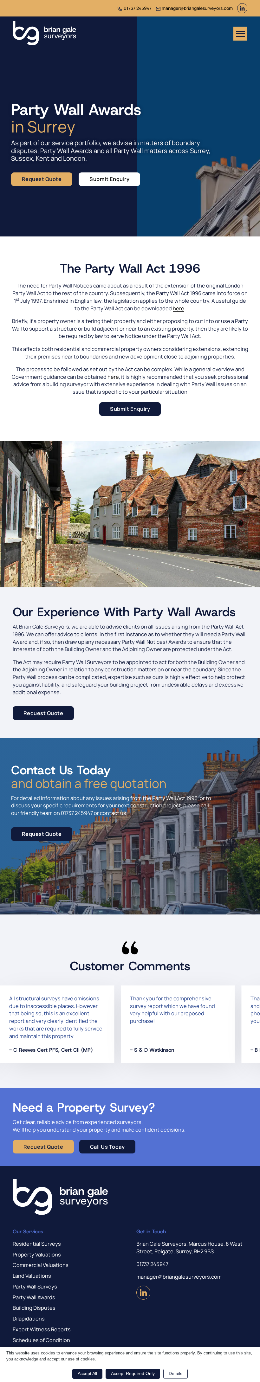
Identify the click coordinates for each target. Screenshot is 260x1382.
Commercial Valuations (40, 1265)
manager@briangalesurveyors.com (197, 8)
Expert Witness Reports (42, 1329)
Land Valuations (32, 1275)
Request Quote (42, 179)
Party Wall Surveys (35, 1286)
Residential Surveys (37, 1243)
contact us (113, 813)
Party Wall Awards (34, 1297)
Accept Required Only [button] (133, 1373)
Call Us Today (107, 1146)
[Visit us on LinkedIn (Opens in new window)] (242, 11)
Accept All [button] (87, 1373)
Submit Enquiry (109, 179)
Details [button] (175, 1373)
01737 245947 (138, 8)
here (178, 308)
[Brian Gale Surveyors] (44, 33)
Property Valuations (37, 1254)
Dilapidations (29, 1318)
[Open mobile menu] (240, 34)
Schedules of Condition (41, 1340)
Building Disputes (34, 1307)
